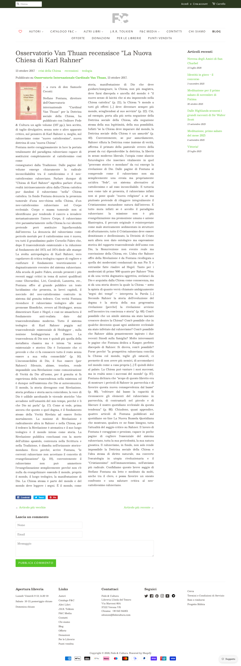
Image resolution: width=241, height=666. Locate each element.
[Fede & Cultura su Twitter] (146, 596)
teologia (87, 70)
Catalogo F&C (62, 31)
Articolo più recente (137, 507)
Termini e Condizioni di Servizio (205, 595)
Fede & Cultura (119, 653)
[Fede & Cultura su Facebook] (151, 596)
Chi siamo (197, 31)
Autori (35, 31)
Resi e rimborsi (196, 600)
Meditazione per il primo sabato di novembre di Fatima (203, 94)
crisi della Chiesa (49, 70)
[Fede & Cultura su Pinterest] (157, 596)
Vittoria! (192, 146)
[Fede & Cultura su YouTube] (167, 596)
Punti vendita (160, 38)
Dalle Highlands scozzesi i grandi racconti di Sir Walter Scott (206, 115)
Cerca (190, 591)
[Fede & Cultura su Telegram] (173, 596)
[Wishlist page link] (20, 31)
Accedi (185, 4)
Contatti (174, 31)
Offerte (78, 38)
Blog (216, 31)
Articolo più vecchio (32, 507)
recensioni (71, 70)
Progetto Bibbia (196, 604)
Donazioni (101, 38)
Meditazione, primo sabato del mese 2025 (204, 133)
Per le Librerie (129, 38)
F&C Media (149, 31)
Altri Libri (92, 31)
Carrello (220, 4)
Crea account (200, 4)
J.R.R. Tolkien (121, 31)
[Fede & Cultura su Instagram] (162, 596)
